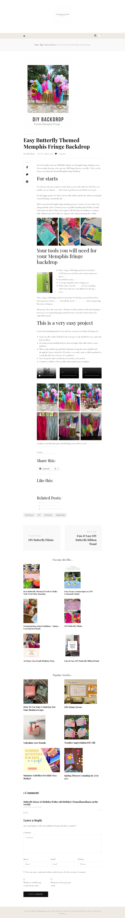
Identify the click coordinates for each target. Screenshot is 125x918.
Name (26, 859)
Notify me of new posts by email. (61, 884)
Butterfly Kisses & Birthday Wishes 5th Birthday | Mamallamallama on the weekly (60, 803)
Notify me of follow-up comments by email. (32, 884)
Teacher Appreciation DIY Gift (79, 742)
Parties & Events (30, 134)
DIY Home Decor (73, 707)
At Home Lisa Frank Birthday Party (38, 661)
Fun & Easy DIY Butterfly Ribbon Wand (81, 661)
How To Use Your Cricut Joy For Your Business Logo (39, 708)
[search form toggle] (95, 35)
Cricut (78, 286)
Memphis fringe (60, 515)
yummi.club (46, 452)
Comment (27, 832)
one (64, 198)
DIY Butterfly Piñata (48, 505)
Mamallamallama (29, 154)
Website (81, 859)
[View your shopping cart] (99, 35)
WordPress (62, 914)
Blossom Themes (87, 911)
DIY (39, 515)
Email (53, 859)
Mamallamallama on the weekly (45, 911)
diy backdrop (48, 515)
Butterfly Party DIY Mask (50, 502)
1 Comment (62, 154)
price (66, 276)
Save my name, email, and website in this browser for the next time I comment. (56, 872)
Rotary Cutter (79, 279)
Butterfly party (29, 515)
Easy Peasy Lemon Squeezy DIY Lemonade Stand (78, 592)
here (57, 190)
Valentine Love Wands (34, 742)
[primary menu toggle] (24, 36)
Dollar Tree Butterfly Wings (51, 508)
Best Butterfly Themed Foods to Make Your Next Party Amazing (40, 592)
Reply (100, 810)
